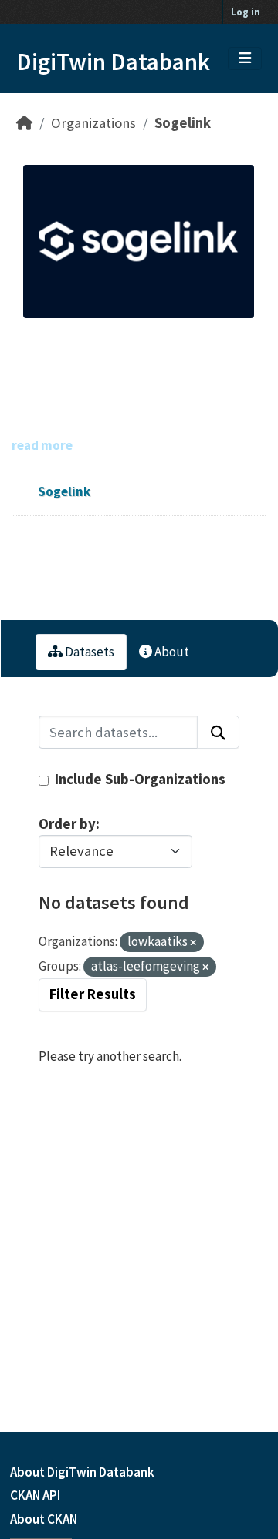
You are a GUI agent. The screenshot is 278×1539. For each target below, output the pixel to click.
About (170, 651)
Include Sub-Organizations (138, 779)
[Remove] (193, 942)
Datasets (88, 651)
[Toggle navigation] (245, 58)
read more (42, 445)
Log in (245, 11)
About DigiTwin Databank (82, 1472)
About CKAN (43, 1518)
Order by (67, 824)
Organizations (93, 123)
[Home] (24, 123)
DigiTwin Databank (113, 61)
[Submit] (218, 732)
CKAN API (35, 1495)
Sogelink (182, 123)
